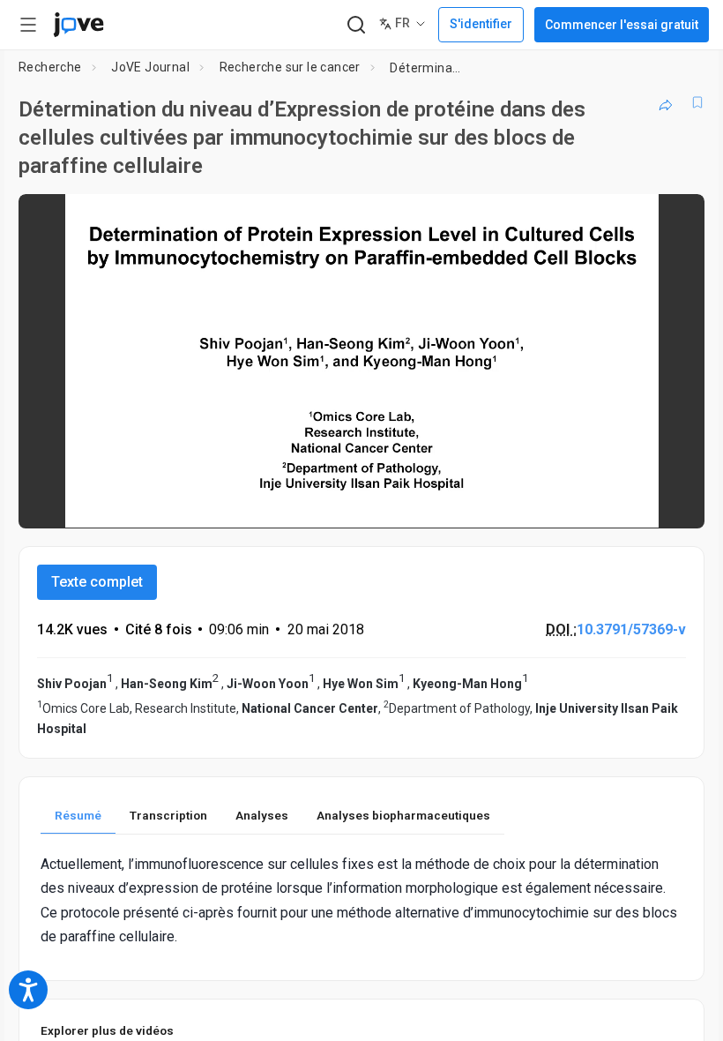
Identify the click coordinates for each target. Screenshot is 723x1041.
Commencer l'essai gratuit (621, 25)
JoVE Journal (150, 67)
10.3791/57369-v (631, 629)
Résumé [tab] (78, 815)
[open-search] (356, 25)
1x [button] (635, 502)
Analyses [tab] (261, 815)
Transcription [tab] (168, 815)
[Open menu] (28, 25)
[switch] (534, 503)
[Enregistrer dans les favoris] (697, 102)
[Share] (666, 102)
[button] (676, 218)
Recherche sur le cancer (290, 67)
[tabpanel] (361, 900)
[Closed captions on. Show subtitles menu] (671, 502)
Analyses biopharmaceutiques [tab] (403, 815)
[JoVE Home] (78, 24)
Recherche (50, 67)
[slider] (282, 503)
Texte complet (97, 581)
